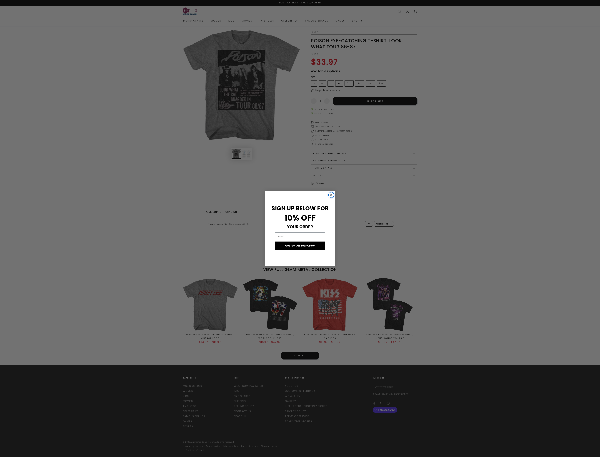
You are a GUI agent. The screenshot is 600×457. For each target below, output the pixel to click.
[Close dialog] (331, 195)
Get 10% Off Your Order (300, 245)
